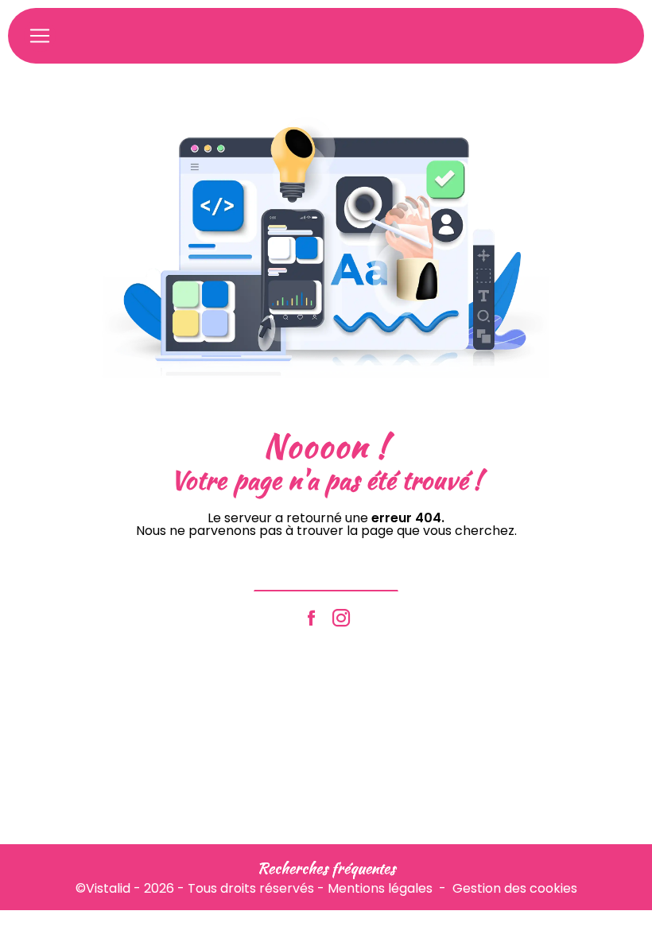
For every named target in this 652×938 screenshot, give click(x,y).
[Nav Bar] (40, 36)
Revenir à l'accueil (326, 572)
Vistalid (108, 888)
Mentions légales (380, 888)
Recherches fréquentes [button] (326, 868)
